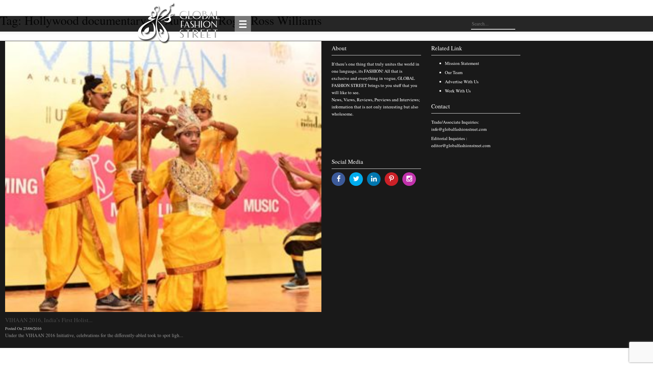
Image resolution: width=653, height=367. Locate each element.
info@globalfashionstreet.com (459, 129)
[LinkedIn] (374, 178)
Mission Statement (462, 63)
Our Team (454, 72)
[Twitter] (356, 178)
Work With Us (458, 91)
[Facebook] (338, 178)
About (339, 48)
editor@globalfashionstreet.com (460, 145)
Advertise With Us (462, 81)
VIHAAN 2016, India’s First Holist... (49, 320)
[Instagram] (409, 178)
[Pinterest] (391, 178)
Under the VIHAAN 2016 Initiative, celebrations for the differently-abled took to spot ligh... (94, 335)
